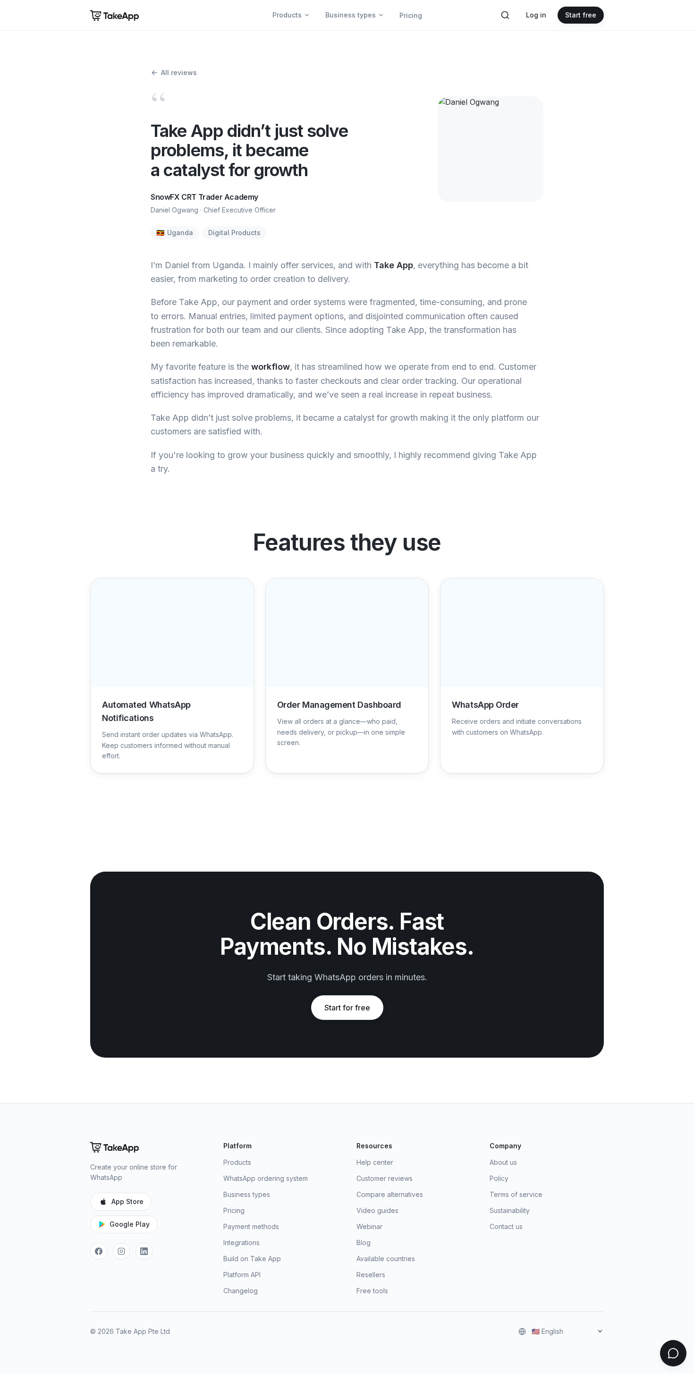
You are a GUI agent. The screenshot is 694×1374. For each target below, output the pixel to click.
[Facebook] (98, 1251)
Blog (363, 1242)
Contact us (506, 1226)
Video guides (377, 1210)
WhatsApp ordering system (265, 1178)
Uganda (174, 233)
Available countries (385, 1259)
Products (287, 15)
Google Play (130, 1224)
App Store (127, 1201)
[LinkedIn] (143, 1251)
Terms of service (516, 1194)
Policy (499, 1178)
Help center (374, 1162)
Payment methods (251, 1226)
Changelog (240, 1291)
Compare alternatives (389, 1194)
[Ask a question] (673, 1353)
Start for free (347, 1007)
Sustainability (510, 1210)
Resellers (370, 1275)
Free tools (372, 1291)
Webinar (369, 1226)
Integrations (241, 1242)
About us (503, 1162)
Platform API (242, 1275)
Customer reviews (384, 1178)
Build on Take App (252, 1259)
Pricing (410, 15)
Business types (350, 15)
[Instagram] (121, 1251)
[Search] (505, 15)
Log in (536, 15)
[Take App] (114, 15)
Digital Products (234, 233)
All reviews (179, 72)
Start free (580, 15)
